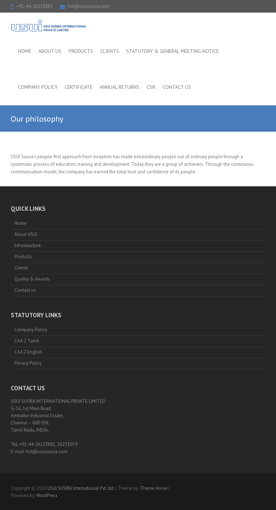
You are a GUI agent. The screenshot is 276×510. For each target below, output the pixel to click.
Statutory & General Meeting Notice (172, 51)
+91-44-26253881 (35, 6)
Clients (109, 51)
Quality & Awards (32, 279)
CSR (151, 87)
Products (81, 51)
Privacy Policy (28, 363)
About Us (49, 51)
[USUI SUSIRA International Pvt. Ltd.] (49, 25)
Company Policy (38, 87)
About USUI (25, 234)
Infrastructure (27, 245)
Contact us (176, 87)
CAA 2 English (28, 352)
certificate (78, 87)
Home (24, 51)
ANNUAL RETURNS (119, 87)
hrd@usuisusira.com (89, 6)
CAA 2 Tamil (26, 341)
